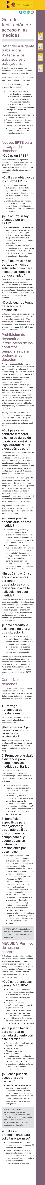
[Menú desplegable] (3, 5)
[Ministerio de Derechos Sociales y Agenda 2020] (20, 4)
